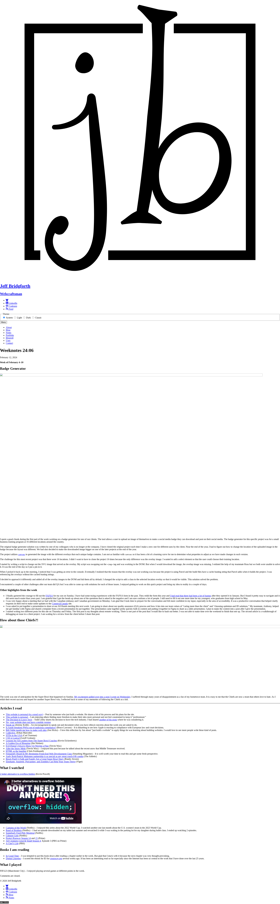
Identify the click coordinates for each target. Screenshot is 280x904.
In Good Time (12, 856)
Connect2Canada (60, 603)
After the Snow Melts (16, 748)
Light (19, 317)
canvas (21, 554)
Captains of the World (16, 828)
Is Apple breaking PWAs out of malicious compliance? (31, 727)
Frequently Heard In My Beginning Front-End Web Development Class (39, 754)
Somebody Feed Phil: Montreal (20, 833)
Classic (38, 317)
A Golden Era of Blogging (18, 743)
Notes (8, 332)
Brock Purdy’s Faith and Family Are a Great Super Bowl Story (35, 759)
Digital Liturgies (13, 858)
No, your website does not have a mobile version (28, 722)
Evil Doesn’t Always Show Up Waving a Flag (27, 746)
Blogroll (9, 338)
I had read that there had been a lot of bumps (190, 595)
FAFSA (49, 595)
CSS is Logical (13, 738)
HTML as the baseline (16, 751)
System (9, 317)
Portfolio (10, 335)
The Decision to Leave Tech (19, 719)
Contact (9, 343)
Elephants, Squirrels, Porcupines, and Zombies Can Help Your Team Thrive (41, 761)
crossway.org (56, 858)
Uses (8, 340)
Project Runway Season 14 (18, 838)
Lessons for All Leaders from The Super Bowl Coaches (31, 740)
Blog (8, 330)
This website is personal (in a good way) (24, 714)
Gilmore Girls (12, 835)
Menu (3, 322)
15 (36, 838)
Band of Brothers (14, 830)
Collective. (11, 733)
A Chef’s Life (12, 843)
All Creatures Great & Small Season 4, (23, 841)
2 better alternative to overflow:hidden (17, 774)
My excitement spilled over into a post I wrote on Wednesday (102, 697)
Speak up (10, 725)
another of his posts (108, 719)
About (9, 327)
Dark (28, 317)
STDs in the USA (14, 735)
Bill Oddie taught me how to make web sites (26, 730)
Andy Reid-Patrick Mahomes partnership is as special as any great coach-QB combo (44, 756)
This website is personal (17, 717)
